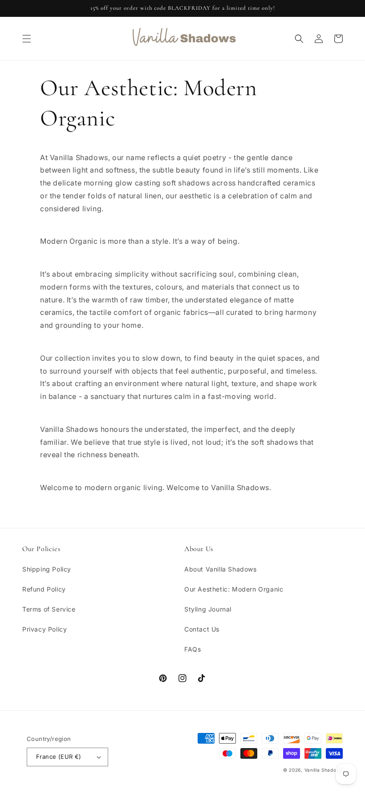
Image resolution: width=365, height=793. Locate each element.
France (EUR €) (58, 756)
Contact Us (201, 629)
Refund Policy (44, 589)
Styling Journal (207, 609)
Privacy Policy (44, 629)
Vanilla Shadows (323, 770)
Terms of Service (49, 609)
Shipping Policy (46, 569)
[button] (26, 38)
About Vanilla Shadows (220, 569)
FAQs (192, 649)
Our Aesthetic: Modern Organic (233, 589)
